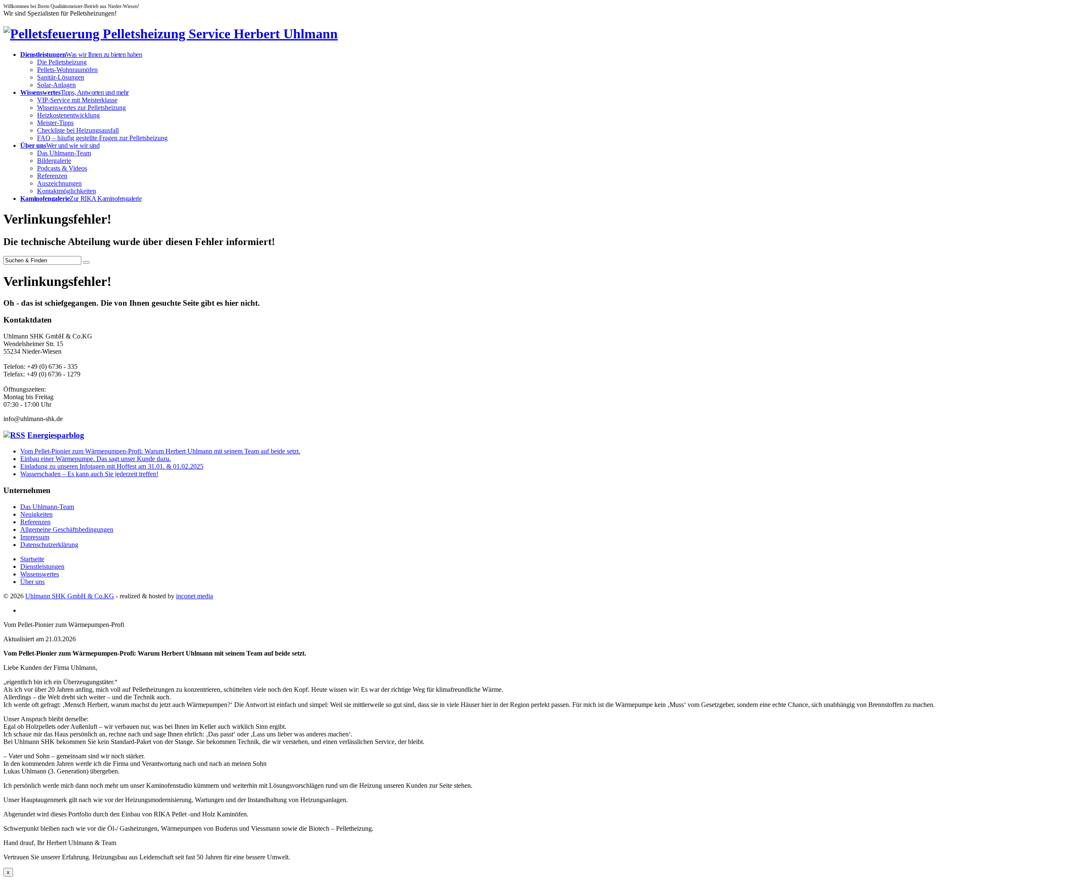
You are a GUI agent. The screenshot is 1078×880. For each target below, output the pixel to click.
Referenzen (52, 175)
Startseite (32, 559)
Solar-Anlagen (56, 84)
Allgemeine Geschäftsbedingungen (66, 529)
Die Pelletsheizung (62, 62)
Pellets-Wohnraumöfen (67, 69)
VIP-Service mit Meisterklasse (77, 100)
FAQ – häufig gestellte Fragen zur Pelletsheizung (102, 137)
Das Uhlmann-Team (64, 153)
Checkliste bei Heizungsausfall (78, 130)
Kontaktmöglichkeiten (66, 191)
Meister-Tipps (55, 122)
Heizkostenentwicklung (68, 115)
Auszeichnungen (59, 183)
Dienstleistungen (42, 566)
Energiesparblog (55, 435)
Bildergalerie (54, 160)
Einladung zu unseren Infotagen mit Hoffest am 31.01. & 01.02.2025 (111, 466)
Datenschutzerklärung (49, 544)
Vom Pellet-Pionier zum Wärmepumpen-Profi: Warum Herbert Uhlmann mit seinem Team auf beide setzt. (160, 451)
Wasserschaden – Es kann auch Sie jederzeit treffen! (89, 473)
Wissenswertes (39, 574)
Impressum (34, 537)
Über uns (32, 581)
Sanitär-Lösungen (60, 77)
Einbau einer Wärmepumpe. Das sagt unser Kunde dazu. (95, 458)
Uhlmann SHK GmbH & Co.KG (69, 596)
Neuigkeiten (36, 514)
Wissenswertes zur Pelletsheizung (81, 107)
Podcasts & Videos (62, 168)
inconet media (194, 596)
